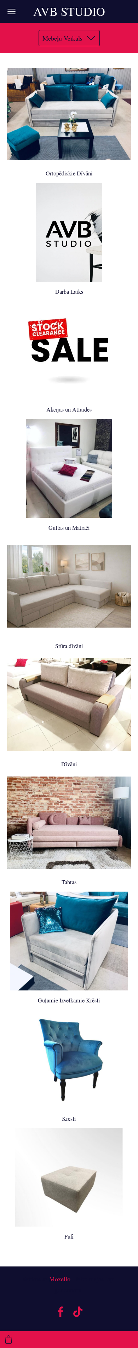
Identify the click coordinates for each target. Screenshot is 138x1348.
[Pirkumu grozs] (8, 1339)
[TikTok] (78, 1312)
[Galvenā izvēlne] (11, 11)
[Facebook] (60, 1312)
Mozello (59, 1279)
